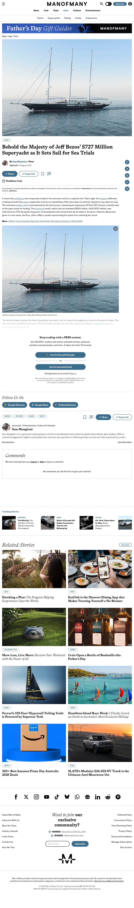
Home (4, 36)
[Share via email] (127, 188)
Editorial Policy (125, 814)
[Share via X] (128, 121)
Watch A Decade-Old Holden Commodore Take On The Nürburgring (66, 524)
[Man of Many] (67, 858)
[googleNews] (87, 796)
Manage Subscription (121, 842)
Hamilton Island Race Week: (98, 715)
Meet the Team (9, 825)
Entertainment (93, 10)
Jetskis (78, 18)
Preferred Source (67, 405)
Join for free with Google (62, 355)
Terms (60, 378)
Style (56, 10)
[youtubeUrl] (46, 796)
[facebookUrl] (15, 796)
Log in (34, 462)
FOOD (72, 592)
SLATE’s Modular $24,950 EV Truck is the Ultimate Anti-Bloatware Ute (98, 773)
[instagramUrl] (36, 796)
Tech (46, 10)
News (36, 10)
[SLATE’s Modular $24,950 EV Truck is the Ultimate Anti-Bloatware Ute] (100, 743)
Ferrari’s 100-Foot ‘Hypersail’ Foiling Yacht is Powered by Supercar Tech (32, 715)
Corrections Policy (123, 820)
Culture (77, 10)
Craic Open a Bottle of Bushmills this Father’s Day (94, 657)
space (26, 202)
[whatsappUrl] (77, 796)
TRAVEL (72, 708)
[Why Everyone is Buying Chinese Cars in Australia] (125, 523)
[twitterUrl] (26, 796)
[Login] (130, 4)
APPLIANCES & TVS (10, 650)
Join (42, 462)
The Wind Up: (26, 524)
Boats (16, 36)
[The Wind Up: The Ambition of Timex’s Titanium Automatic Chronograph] (9, 523)
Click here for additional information (109, 881)
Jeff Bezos (19, 198)
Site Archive (126, 847)
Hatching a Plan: (28, 599)
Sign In (73, 373)
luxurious (39, 208)
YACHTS (42, 416)
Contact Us (7, 842)
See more (125, 545)
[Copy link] (128, 133)
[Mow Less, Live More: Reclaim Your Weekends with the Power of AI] (34, 627)
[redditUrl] (107, 796)
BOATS (6, 140)
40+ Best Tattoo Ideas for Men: (105, 524)
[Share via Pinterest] (128, 127)
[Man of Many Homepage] (67, 4)
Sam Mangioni (20, 161)
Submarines (91, 18)
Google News (41, 405)
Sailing (67, 18)
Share (11, 174)
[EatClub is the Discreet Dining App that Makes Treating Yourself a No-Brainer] (100, 569)
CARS (59, 517)
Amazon (103, 198)
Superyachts (54, 18)
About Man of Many (125, 442)
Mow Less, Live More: (34, 657)
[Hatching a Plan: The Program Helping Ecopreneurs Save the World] (34, 569)
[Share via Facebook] (128, 116)
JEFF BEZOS (19, 416)
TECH (6, 592)
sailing (19, 205)
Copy (30, 174)
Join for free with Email (60, 367)
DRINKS (72, 650)
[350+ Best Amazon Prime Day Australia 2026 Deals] (34, 743)
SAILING (31, 416)
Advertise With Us (10, 820)
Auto (65, 10)
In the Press (7, 836)
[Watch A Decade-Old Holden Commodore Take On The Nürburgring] (47, 523)
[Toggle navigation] (4, 3)
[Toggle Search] (102, 3)
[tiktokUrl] (56, 796)
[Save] (43, 174)
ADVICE (98, 517)
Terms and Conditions (121, 836)
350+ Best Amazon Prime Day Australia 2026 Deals (30, 773)
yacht (25, 205)
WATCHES (22, 517)
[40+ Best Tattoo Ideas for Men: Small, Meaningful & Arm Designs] (86, 523)
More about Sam (8, 442)
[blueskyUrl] (67, 796)
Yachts (40, 18)
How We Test (8, 847)
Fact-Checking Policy (122, 825)
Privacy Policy (71, 378)
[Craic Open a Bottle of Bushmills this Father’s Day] (100, 627)
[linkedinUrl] (97, 796)
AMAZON (7, 416)
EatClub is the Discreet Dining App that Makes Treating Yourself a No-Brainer (96, 599)
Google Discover (16, 405)
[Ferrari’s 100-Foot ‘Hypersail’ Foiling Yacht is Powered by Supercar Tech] (34, 685)
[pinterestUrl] (118, 796)
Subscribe (120, 4)
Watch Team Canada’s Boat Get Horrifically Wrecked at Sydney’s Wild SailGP (46, 221)
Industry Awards (10, 831)
